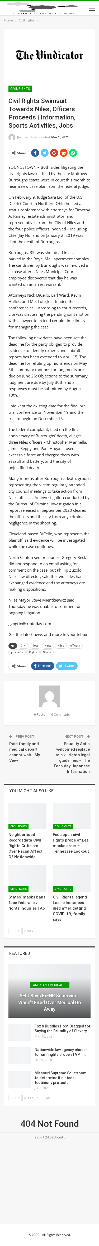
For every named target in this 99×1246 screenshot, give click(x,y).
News (48, 645)
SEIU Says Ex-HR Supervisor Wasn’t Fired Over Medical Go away (49, 1002)
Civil (23, 645)
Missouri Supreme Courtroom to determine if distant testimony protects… (60, 1078)
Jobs (35, 645)
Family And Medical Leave (50, 985)
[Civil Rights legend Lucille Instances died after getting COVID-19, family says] (72, 878)
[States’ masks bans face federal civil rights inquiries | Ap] (27, 878)
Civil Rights (20, 89)
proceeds (17, 652)
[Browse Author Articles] (49, 696)
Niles (61, 645)
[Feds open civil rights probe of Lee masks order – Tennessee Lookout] (72, 816)
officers (75, 645)
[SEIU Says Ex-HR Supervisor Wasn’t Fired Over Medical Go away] (49, 991)
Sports (47, 652)
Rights (33, 652)
